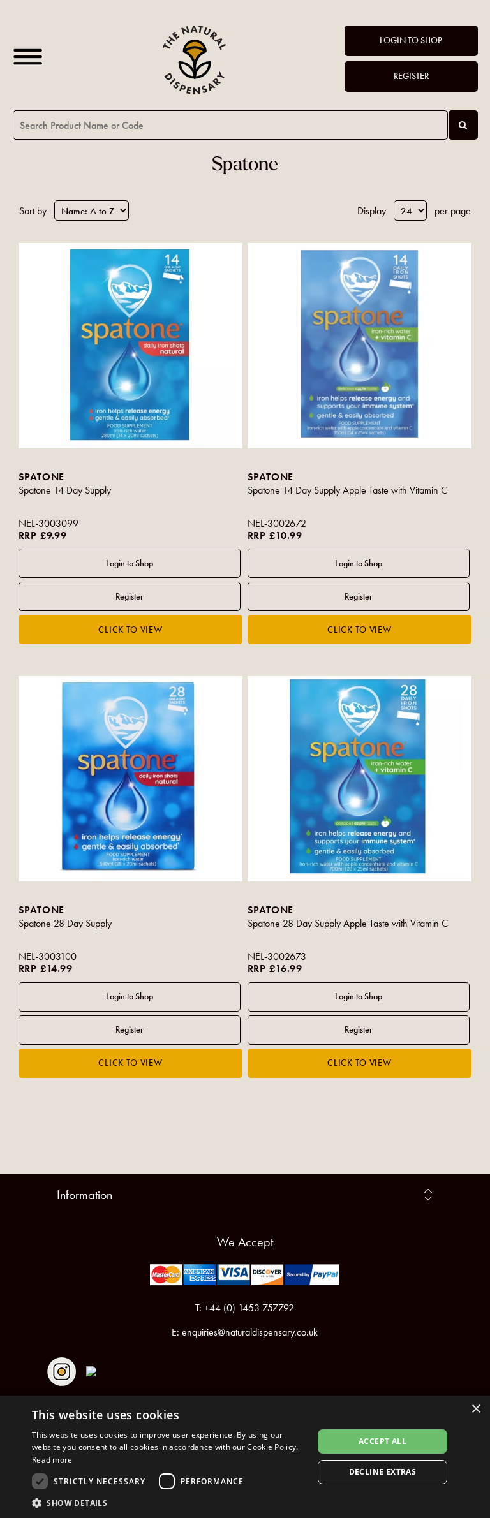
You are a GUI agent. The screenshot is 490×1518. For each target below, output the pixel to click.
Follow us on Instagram (61, 1371)
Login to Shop (411, 40)
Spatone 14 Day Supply (65, 490)
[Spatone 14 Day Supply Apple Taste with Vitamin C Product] (360, 345)
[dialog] (245, 1457)
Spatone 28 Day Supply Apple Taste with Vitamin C (348, 923)
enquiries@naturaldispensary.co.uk (250, 1332)
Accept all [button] (382, 1441)
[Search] (463, 125)
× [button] (475, 1409)
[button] (168, 1502)
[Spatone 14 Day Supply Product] (131, 345)
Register (411, 76)
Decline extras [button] (383, 1471)
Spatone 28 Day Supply (65, 923)
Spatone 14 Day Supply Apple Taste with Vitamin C (347, 490)
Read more (52, 1459)
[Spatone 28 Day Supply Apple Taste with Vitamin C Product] (360, 778)
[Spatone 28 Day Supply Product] (131, 778)
